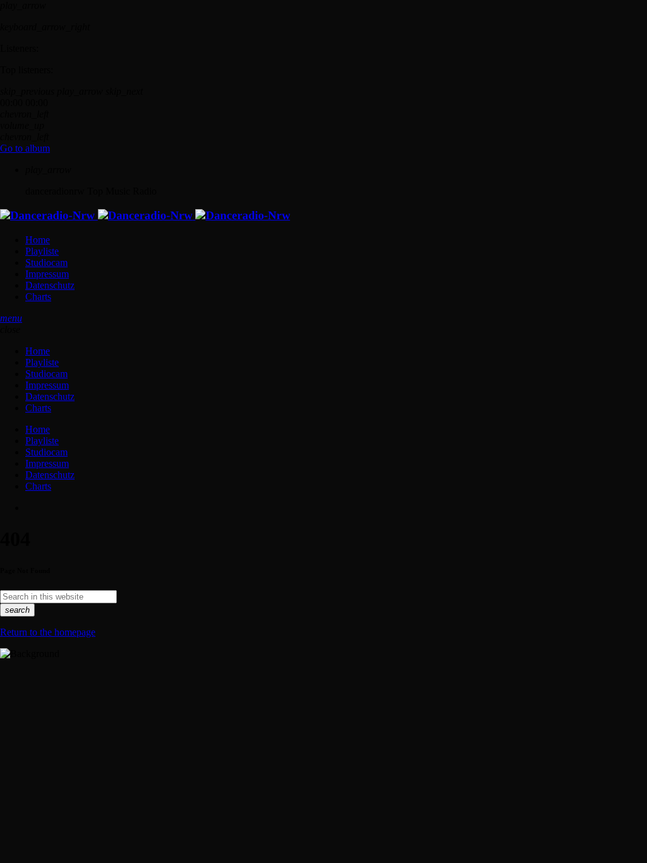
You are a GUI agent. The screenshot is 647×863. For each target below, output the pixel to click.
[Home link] (145, 215)
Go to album (25, 148)
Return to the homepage (47, 632)
